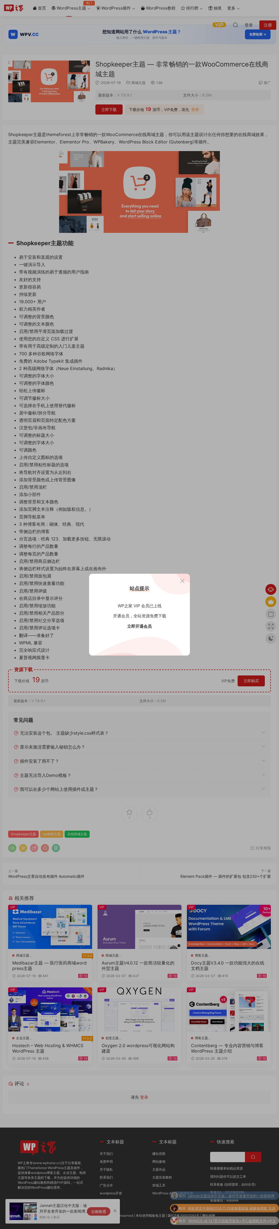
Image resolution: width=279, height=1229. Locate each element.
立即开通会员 (139, 626)
